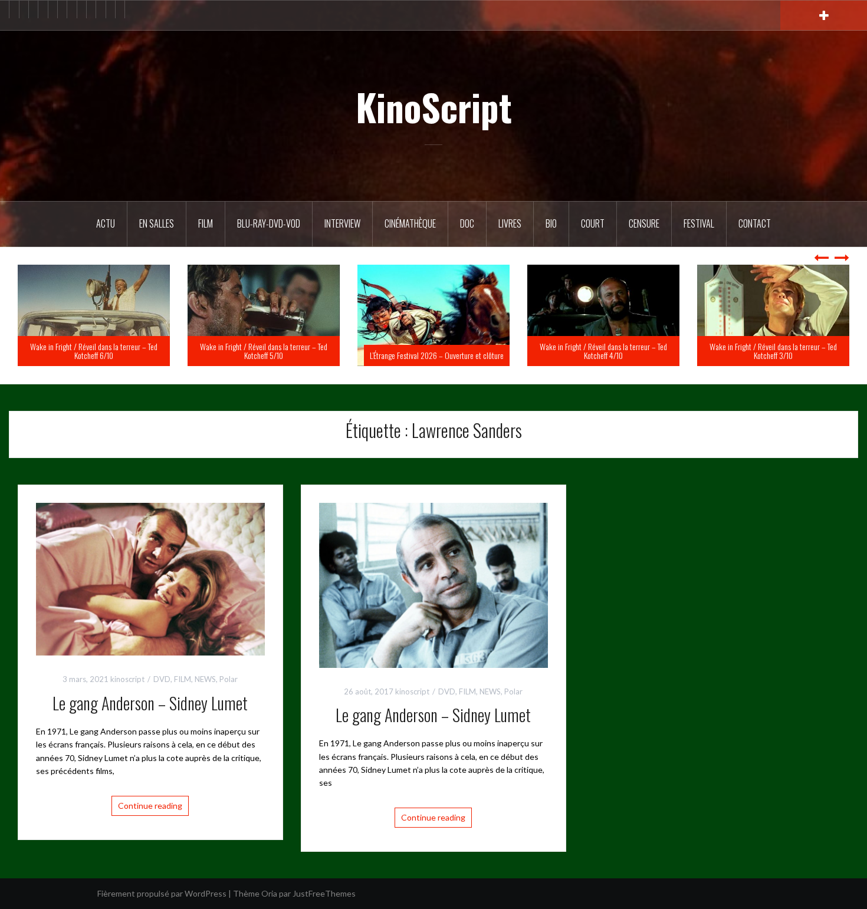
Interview (342, 223)
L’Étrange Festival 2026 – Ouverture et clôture (607, 355)
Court (593, 223)
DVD (161, 679)
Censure (644, 223)
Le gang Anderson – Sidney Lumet (150, 703)
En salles (156, 223)
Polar (228, 679)
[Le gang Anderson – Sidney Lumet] (150, 578)
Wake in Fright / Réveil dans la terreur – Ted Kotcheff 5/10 (433, 350)
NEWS (205, 679)
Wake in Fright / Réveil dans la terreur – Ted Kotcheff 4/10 (773, 350)
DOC (467, 223)
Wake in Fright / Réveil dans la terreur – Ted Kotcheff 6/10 (263, 350)
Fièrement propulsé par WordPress (161, 893)
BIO (551, 223)
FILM (205, 223)
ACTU (105, 223)
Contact (754, 223)
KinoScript (434, 107)
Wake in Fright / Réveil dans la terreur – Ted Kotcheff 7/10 (93, 350)
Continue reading (150, 806)
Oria (269, 893)
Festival (699, 223)
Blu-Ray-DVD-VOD (268, 223)
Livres (509, 223)
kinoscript (127, 679)
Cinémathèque (410, 223)
